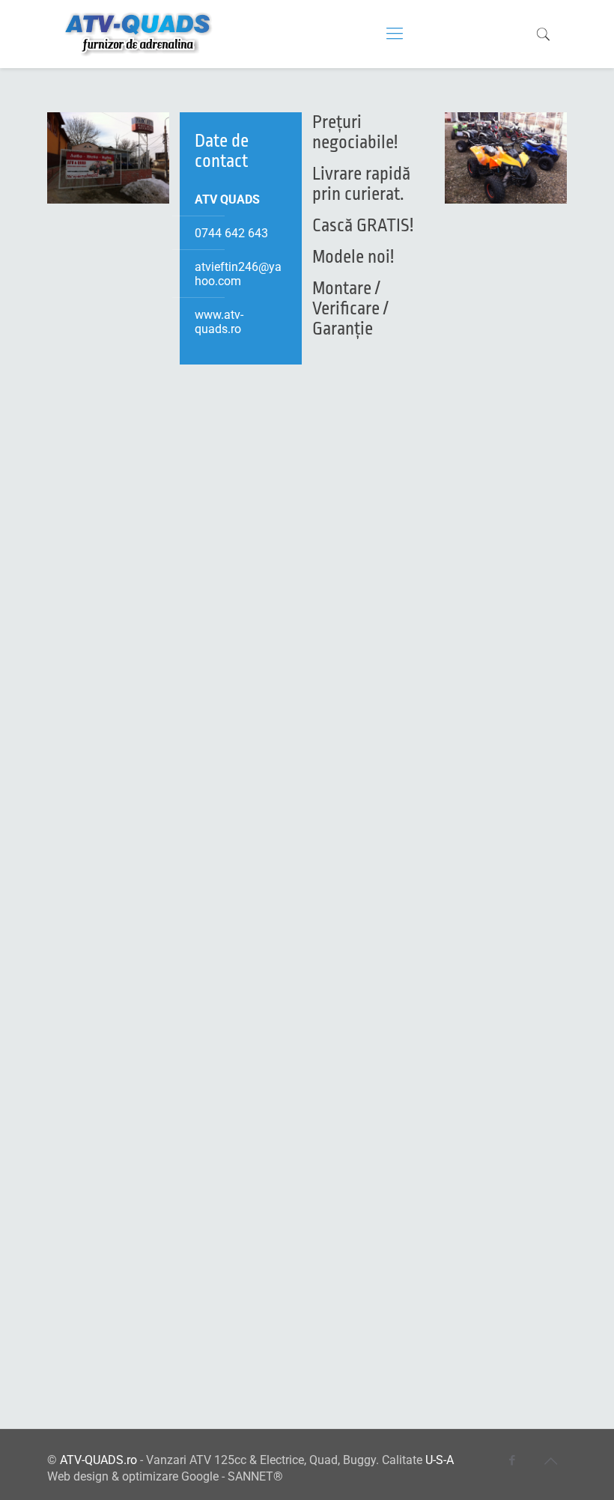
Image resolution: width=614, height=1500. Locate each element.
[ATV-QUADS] (139, 33)
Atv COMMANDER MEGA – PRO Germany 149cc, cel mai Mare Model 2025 (500, 535)
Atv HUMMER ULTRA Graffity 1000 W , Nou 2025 (240, 1018)
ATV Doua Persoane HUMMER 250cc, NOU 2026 (111, 776)
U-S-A (439, 1460)
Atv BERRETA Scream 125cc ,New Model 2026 (369, 516)
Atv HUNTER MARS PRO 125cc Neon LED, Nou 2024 (370, 1018)
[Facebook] (512, 1460)
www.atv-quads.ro (219, 322)
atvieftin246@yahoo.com (238, 274)
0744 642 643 (231, 233)
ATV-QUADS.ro (98, 1460)
